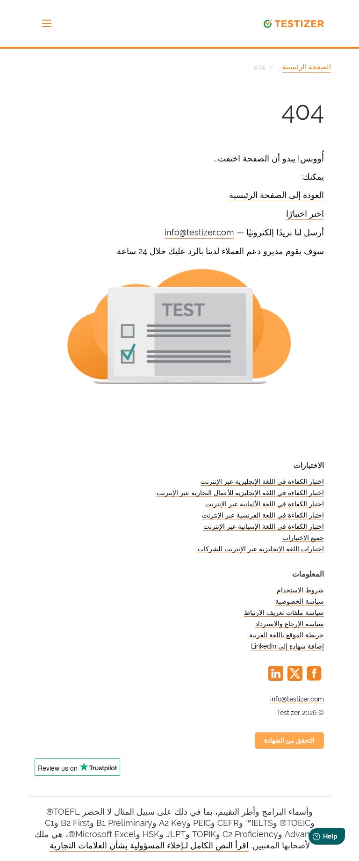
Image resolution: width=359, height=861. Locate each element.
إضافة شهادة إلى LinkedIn (287, 646)
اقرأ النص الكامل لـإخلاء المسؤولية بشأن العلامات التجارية (149, 845)
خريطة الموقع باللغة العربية (286, 635)
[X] (294, 673)
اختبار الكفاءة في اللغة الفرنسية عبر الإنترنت (263, 515)
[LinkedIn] (275, 673)
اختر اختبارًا (305, 214)
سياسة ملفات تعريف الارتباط (284, 612)
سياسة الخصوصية (299, 601)
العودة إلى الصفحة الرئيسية (276, 195)
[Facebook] (314, 673)
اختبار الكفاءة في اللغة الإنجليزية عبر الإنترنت (262, 481)
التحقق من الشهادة (289, 740)
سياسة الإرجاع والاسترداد (289, 624)
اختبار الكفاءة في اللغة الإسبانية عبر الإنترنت (263, 526)
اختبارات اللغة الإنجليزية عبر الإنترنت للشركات (261, 549)
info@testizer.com (199, 232)
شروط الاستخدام (300, 590)
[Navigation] (46, 23)
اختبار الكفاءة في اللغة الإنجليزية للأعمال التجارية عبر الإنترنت (240, 492)
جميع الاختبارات (303, 537)
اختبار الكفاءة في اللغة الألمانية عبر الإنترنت (264, 504)
